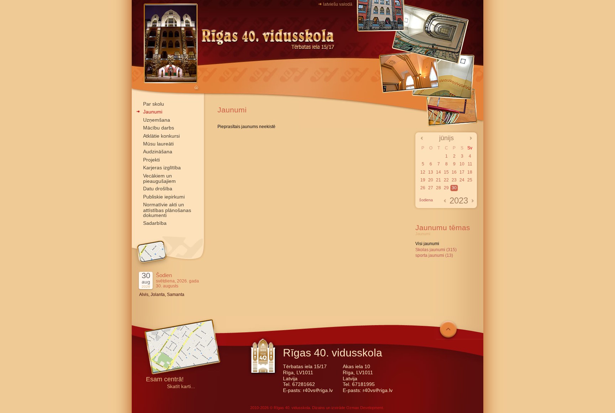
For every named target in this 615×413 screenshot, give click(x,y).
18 (469, 172)
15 (446, 172)
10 (461, 164)
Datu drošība (157, 188)
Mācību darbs (158, 128)
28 (438, 187)
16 (454, 172)
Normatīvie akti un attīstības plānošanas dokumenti (167, 210)
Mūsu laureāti (158, 144)
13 (430, 172)
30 (454, 187)
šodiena (426, 200)
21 (438, 180)
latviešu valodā (337, 4)
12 (422, 172)
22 (446, 180)
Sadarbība (155, 223)
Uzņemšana (156, 120)
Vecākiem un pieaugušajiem (159, 178)
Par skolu (153, 104)
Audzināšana (157, 151)
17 (461, 172)
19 (422, 180)
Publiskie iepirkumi (164, 197)
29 (446, 187)
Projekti (151, 160)
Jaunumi (152, 112)
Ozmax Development (364, 408)
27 (430, 187)
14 (438, 172)
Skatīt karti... (181, 386)
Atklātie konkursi (161, 136)
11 (470, 164)
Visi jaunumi (427, 243)
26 (422, 187)
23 (454, 180)
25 (469, 180)
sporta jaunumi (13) (434, 255)
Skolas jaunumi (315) (436, 249)
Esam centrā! (165, 380)
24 (461, 180)
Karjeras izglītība (162, 167)
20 (430, 180)
